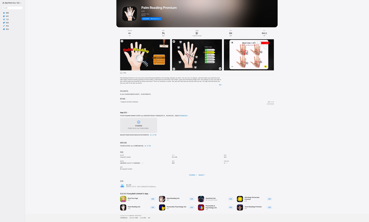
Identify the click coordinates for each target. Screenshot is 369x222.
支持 (149, 217)
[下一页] (275, 55)
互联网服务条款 (124, 217)
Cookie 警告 (143, 217)
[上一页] (118, 55)
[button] (12, 12)
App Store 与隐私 (134, 217)
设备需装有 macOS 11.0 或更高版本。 (130, 163)
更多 (220, 85)
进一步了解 (153, 135)
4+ (225, 163)
